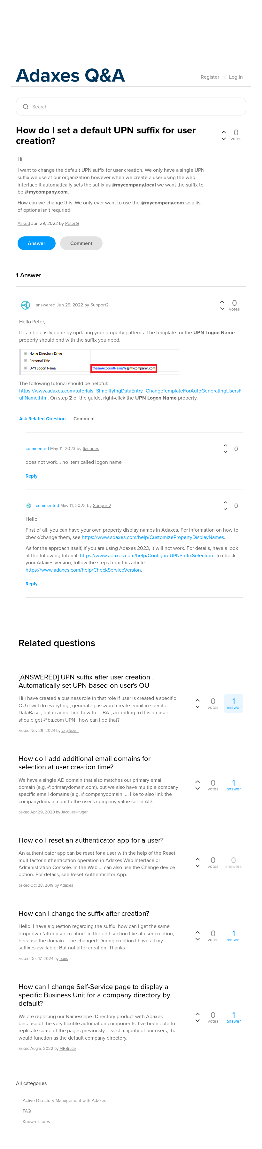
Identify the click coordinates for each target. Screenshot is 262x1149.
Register (210, 77)
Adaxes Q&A (70, 75)
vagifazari (70, 730)
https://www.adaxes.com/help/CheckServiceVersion (83, 570)
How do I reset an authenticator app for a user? (91, 840)
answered (45, 305)
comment (81, 243)
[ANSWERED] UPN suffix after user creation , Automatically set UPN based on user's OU (86, 681)
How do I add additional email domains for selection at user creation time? (84, 763)
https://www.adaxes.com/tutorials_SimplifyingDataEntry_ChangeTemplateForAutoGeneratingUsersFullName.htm (130, 394)
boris (63, 958)
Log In (236, 77)
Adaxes (46, 19)
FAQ (27, 1111)
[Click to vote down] (223, 138)
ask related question (42, 418)
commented (37, 448)
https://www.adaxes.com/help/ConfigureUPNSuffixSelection (146, 555)
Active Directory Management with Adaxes (64, 1100)
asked (24, 223)
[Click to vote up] (223, 132)
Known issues (36, 1121)
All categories (31, 1083)
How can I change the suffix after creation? (84, 913)
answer (36, 243)
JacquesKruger (74, 812)
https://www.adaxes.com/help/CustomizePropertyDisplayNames (153, 537)
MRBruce (67, 1048)
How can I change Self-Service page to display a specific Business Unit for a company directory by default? (94, 995)
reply (32, 475)
